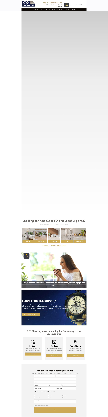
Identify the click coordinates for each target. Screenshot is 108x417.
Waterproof (65, 397)
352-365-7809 (59, 6)
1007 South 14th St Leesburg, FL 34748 (54, 4)
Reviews (48, 9)
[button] (34, 9)
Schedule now (75, 356)
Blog (67, 9)
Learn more (54, 356)
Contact (73, 9)
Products (35, 9)
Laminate (54, 241)
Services (41, 9)
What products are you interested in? (45, 391)
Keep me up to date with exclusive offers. (41, 405)
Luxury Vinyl (79, 241)
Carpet (28, 241)
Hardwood (41, 241)
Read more (33, 354)
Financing (55, 9)
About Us (62, 9)
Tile (67, 241)
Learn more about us (31, 314)
